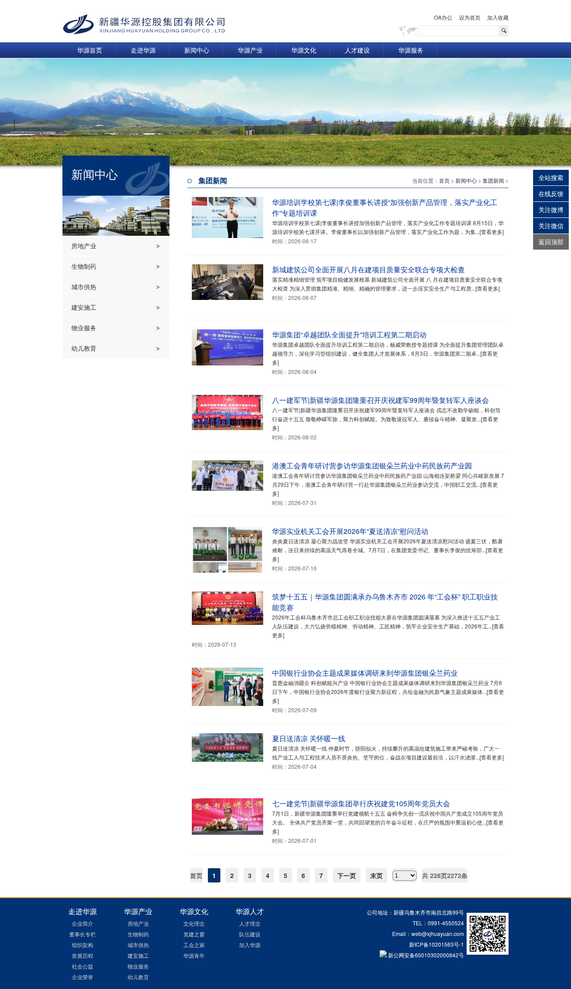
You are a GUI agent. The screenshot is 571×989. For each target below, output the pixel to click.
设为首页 (469, 17)
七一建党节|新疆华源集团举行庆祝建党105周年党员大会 (361, 803)
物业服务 (83, 327)
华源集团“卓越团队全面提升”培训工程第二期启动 (349, 334)
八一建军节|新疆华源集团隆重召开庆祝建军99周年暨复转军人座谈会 (380, 400)
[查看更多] (492, 231)
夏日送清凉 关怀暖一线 (308, 738)
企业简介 (82, 923)
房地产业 (83, 245)
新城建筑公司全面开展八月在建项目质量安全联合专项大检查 (368, 269)
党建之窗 (194, 934)
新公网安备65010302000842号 (425, 955)
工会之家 (194, 944)
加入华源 (250, 944)
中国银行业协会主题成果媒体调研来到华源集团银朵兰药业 (365, 673)
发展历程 (82, 955)
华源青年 (194, 955)
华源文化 (303, 49)
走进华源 (143, 49)
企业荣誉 (82, 977)
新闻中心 (196, 49)
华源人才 (250, 911)
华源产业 (250, 49)
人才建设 (357, 49)
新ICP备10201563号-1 (436, 944)
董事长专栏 (82, 934)
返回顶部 (550, 241)
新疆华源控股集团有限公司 (143, 24)
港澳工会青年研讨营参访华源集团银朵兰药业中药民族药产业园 (372, 465)
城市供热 (83, 286)
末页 (376, 875)
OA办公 (443, 17)
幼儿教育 (83, 348)
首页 (444, 180)
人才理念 (250, 923)
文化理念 (194, 923)
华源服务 (410, 49)
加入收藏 (498, 17)
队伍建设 (250, 934)
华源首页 (89, 49)
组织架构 (82, 944)
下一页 (346, 875)
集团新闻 (493, 180)
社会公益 (82, 966)
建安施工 (83, 307)
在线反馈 (550, 193)
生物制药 (83, 266)
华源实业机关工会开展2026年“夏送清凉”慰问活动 (350, 531)
